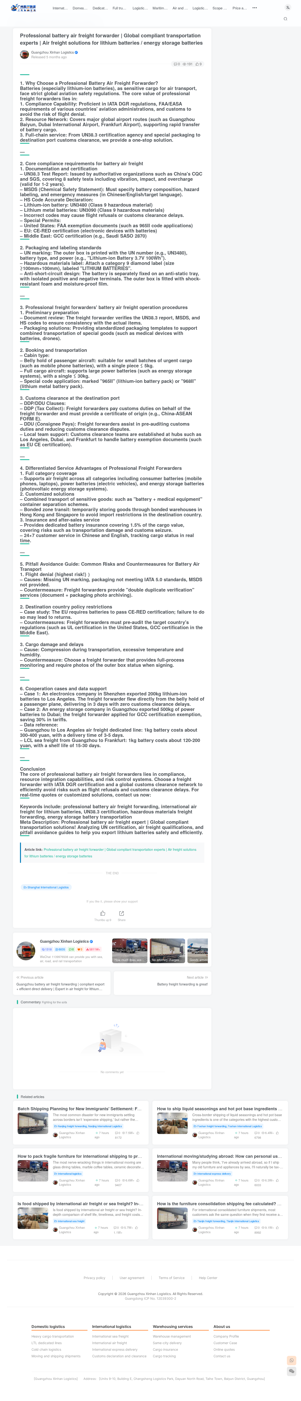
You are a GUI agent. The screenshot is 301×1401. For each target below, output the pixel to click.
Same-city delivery (167, 1343)
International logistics (70, 1173)
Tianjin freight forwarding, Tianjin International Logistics (228, 1221)
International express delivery (214, 1173)
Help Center (208, 1278)
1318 (48, 949)
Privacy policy (94, 1278)
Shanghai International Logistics (48, 887)
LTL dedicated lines (47, 1343)
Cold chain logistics (46, 1349)
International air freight (109, 1343)
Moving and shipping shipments (56, 1356)
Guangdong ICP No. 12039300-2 (150, 1298)
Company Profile (226, 1336)
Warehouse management (172, 1336)
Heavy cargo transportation (53, 1336)
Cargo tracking (164, 1356)
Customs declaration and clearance (119, 1356)
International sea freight (71, 1221)
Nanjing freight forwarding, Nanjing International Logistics (90, 1126)
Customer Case (225, 1343)
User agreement (132, 1278)
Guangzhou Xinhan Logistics (52, 52)
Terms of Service (172, 1278)
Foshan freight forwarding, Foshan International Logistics (229, 1126)
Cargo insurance (165, 1349)
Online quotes (224, 1349)
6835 (62, 949)
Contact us (222, 1356)
